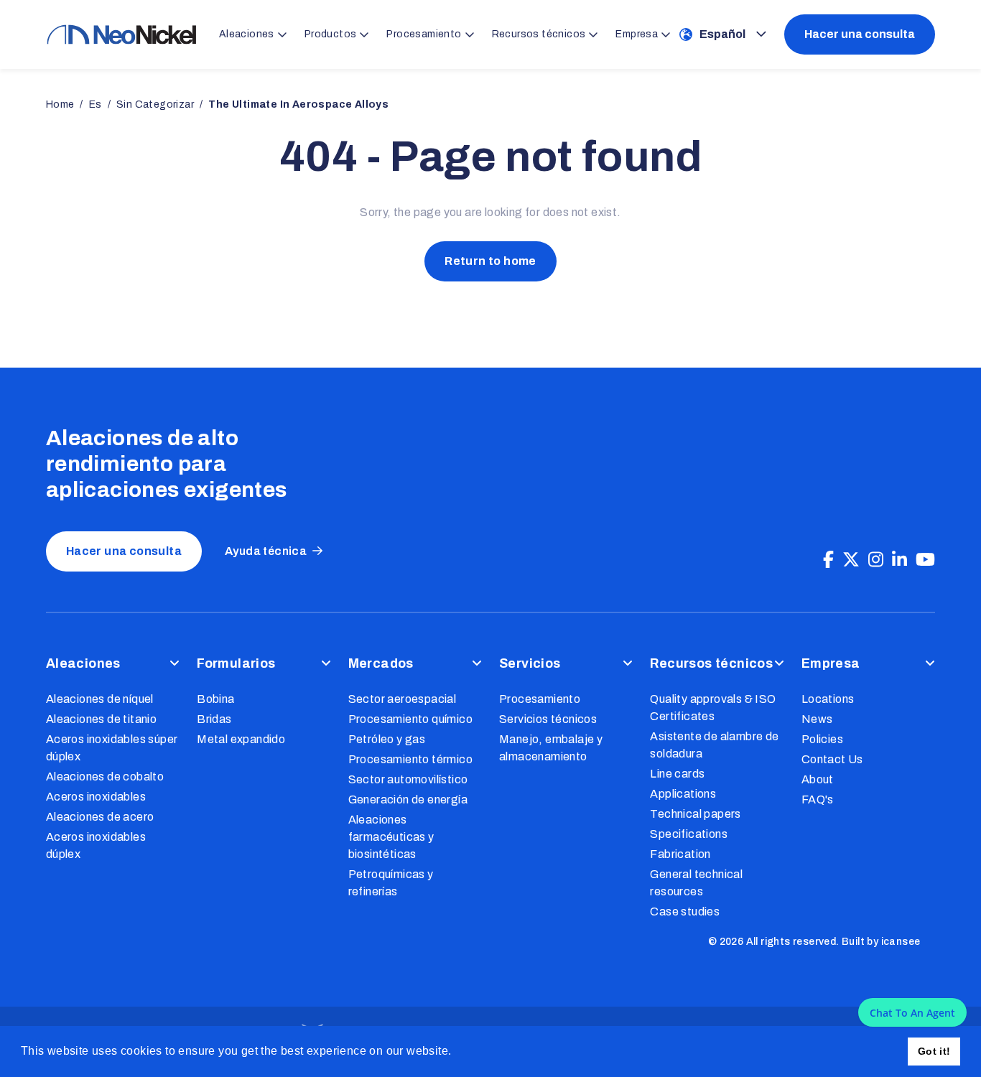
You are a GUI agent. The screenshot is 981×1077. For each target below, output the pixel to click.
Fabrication (680, 854)
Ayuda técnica (266, 551)
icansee (901, 941)
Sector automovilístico (408, 779)
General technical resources (696, 883)
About (817, 779)
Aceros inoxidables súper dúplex (112, 748)
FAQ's (817, 799)
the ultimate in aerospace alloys (298, 104)
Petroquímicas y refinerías (391, 883)
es (95, 104)
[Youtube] (925, 560)
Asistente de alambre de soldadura (714, 745)
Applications (683, 794)
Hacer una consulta (859, 34)
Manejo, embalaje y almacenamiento (551, 748)
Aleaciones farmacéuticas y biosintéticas (391, 836)
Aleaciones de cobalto (105, 776)
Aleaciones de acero (100, 817)
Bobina (215, 699)
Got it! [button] (934, 1051)
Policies (822, 739)
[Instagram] (875, 560)
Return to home (490, 261)
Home (60, 104)
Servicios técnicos (548, 719)
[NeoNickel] (121, 34)
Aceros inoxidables (96, 797)
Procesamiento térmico (410, 759)
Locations (828, 699)
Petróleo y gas (387, 739)
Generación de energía (408, 799)
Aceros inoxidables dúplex (96, 845)
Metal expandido (241, 739)
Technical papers (695, 814)
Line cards (677, 774)
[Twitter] (851, 560)
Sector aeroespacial (402, 699)
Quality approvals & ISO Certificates (713, 707)
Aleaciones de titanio (101, 719)
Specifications (688, 834)
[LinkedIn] (899, 560)
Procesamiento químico (410, 719)
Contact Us (832, 759)
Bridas (214, 719)
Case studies (685, 911)
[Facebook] (828, 560)
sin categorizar (155, 104)
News (817, 719)
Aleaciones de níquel (100, 699)
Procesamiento (539, 699)
